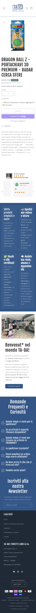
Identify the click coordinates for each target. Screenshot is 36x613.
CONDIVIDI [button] (7, 126)
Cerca (5, 519)
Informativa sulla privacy (27, 600)
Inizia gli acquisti (14, 386)
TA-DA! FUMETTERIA (17, 597)
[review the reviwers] (11, 189)
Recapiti (27, 606)
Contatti (6, 537)
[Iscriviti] (30, 505)
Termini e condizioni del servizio (14, 524)
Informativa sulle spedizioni (16, 606)
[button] (4, 8)
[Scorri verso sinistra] (14, 55)
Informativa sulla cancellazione (19, 608)
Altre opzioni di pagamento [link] (18, 120)
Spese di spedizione (6, 82)
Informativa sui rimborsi (11, 532)
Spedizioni (7, 528)
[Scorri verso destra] (22, 55)
